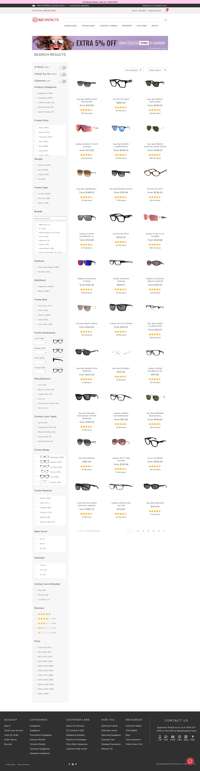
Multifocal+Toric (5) (45, 441)
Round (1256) (55, 472)
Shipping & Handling (75, 735)
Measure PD (107, 749)
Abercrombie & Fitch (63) (49, 232)
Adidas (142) (44, 244)
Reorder (142, 10)
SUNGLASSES (70, 26)
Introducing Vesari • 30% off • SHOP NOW (100, 2)
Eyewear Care (108, 740)
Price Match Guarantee (77, 744)
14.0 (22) (43, 570)
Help (192, 740)
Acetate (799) (45, 507)
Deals (155, 26)
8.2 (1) (42, 539)
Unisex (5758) (43, 174)
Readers (127, 26)
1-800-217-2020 (49, 10)
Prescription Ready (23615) (48, 267)
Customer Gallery (134, 726)
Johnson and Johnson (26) (48, 403)
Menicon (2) (42, 408)
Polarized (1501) (44, 271)
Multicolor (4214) (45, 137)
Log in (134, 10)
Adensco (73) (44, 240)
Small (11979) (43, 310)
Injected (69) (45, 517)
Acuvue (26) (44, 236)
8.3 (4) (42, 543)
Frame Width (39, 368)
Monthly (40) (43, 595)
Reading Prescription (111, 744)
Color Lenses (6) (44, 436)
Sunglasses (35, 730)
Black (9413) (44, 127)
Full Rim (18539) (44, 193)
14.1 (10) (43, 574)
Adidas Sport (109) (46, 248)
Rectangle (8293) (57, 457)
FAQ (179, 740)
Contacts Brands (37, 744)
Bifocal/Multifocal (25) (47, 432)
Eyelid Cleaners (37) (46, 112)
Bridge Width (40, 348)
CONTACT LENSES (108, 26)
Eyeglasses (35, 726)
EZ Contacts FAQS (75, 730)
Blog (128, 735)
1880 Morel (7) (44, 225)
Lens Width (39, 338)
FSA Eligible (131, 730)
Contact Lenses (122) (46, 102)
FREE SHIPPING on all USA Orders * (51, 5)
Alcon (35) (42, 385)
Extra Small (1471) (45, 305)
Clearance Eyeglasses (40, 753)
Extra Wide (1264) (45, 324)
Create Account (154, 10)
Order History (10, 740)
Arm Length (39, 358)
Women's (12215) (44, 165)
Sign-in (7, 726)
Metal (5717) (45, 503)
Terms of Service (24, 764)
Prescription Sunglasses (41, 735)
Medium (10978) (44, 315)
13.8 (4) (43, 565)
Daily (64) (42, 590)
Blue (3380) (43, 146)
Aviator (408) (55, 482)
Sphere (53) (42, 422)
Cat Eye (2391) (56, 467)
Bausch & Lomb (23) (46, 389)
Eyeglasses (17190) (45, 93)
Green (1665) (44, 155)
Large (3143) (43, 319)
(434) (48, 81)
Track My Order (11, 735)
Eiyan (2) (41, 398)
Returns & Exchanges (76, 740)
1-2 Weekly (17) (44, 599)
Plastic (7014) (45, 498)
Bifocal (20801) (44, 291)
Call (159, 740)
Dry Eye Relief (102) (46, 107)
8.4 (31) (43, 548)
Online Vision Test (134, 744)
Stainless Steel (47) (47, 522)
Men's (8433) (43, 169)
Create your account (13, 730)
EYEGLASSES (88, 26)
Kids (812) (42, 179)
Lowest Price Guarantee (79, 5)
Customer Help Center (76, 749)
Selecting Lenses (109, 730)
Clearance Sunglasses (40, 749)
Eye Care (142, 26)
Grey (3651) (43, 141)
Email (172, 740)
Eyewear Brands (37, 740)
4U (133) (42, 228)
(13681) (46, 67)
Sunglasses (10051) (45, 98)
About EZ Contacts (75, 726)
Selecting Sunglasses (111, 735)
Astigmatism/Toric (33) (47, 427)
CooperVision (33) (45, 394)
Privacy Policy (10, 764)
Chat (166, 740)
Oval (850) (54, 477)
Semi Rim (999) (44, 198)
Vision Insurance (133, 740)
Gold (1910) (43, 150)
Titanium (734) (46, 512)
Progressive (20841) (46, 286)
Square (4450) (56, 462)
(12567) (53, 74)
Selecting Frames (109, 726)
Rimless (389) (43, 203)
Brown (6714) (44, 132)
